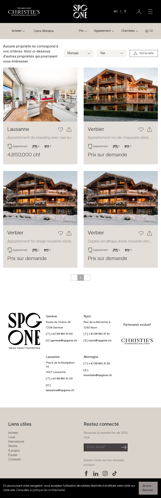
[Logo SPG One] (80, 11)
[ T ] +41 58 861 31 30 (97, 363)
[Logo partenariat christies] (137, 341)
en (115, 11)
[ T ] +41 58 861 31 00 (59, 334)
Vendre (12, 446)
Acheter (16, 30)
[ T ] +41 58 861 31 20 (59, 378)
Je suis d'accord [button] (147, 488)
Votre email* (96, 447)
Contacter (14, 459)
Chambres (128, 30)
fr (125, 11)
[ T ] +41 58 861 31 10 (97, 334)
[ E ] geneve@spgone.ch (61, 340)
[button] (8, 94)
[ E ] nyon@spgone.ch (98, 340)
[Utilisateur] (138, 11)
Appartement (102, 30)
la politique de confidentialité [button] (47, 490)
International (16, 441)
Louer (12, 437)
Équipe (12, 455)
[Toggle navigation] (150, 11)
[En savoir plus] (40, 94)
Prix (81, 30)
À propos (14, 450)
